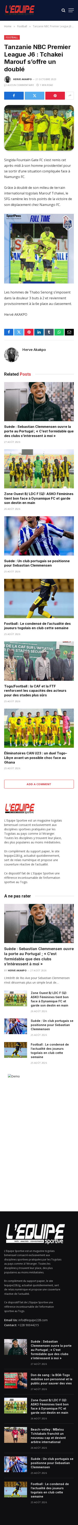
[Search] (63, 10)
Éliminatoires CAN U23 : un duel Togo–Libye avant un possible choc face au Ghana (35, 757)
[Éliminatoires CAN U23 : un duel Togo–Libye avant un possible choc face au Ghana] (39, 728)
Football (12, 37)
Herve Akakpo (22, 79)
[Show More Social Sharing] (70, 96)
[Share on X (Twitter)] (34, 96)
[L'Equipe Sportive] (19, 10)
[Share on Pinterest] (55, 96)
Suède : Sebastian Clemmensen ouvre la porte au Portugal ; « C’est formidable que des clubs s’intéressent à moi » (39, 431)
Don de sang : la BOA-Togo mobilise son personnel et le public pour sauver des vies (51, 1379)
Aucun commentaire (20, 85)
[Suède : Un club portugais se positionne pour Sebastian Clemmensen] (39, 535)
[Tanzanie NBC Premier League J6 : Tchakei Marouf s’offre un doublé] (39, 128)
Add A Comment (39, 784)
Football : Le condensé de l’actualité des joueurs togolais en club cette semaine (37, 625)
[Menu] (71, 10)
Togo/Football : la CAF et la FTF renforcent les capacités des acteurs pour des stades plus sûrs (35, 690)
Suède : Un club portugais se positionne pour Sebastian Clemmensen (37, 563)
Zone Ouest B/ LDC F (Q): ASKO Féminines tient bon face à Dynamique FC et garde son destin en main (38, 498)
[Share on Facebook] (14, 96)
